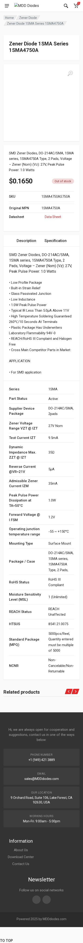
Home (9, 18)
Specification (55, 241)
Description (26, 241)
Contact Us (20, 864)
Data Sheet (53, 217)
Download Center (21, 857)
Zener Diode (28, 18)
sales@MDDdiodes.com (41, 779)
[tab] (26, 241)
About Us (21, 850)
